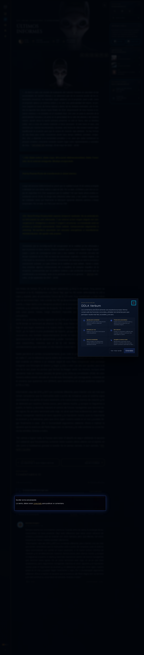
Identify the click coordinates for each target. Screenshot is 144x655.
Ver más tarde (116, 351)
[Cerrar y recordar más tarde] (133, 303)
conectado (37, 503)
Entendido (129, 351)
